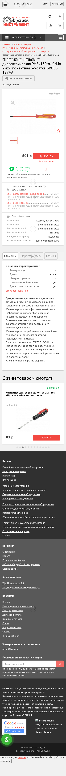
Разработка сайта (25, 750)
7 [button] (34, 447)
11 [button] (46, 447)
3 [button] (22, 447)
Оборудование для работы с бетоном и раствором (28, 517)
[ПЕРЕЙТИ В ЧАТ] (7, 739)
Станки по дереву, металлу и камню (20, 508)
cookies (22, 757)
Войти (45, 3)
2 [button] (20, 447)
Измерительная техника (15, 512)
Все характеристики (17, 290)
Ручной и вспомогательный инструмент (23, 467)
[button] (46, 169)
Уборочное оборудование (15, 485)
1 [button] (17, 447)
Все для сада (9, 479)
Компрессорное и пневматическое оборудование (28, 504)
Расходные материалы (14, 471)
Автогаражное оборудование (17, 498)
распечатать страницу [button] (20, 78)
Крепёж (6, 535)
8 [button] (37, 447)
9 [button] (40, 447)
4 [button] (25, 447)
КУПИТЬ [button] (48, 156)
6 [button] (31, 447)
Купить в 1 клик (46, 161)
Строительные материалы (15, 531)
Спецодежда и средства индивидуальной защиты (28, 527)
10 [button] (43, 447)
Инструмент (8, 475)
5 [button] (28, 447)
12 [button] (48, 447)
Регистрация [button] (57, 3)
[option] (33, 116)
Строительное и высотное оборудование (23, 522)
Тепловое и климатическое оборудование (24, 490)
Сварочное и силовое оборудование (21, 494)
